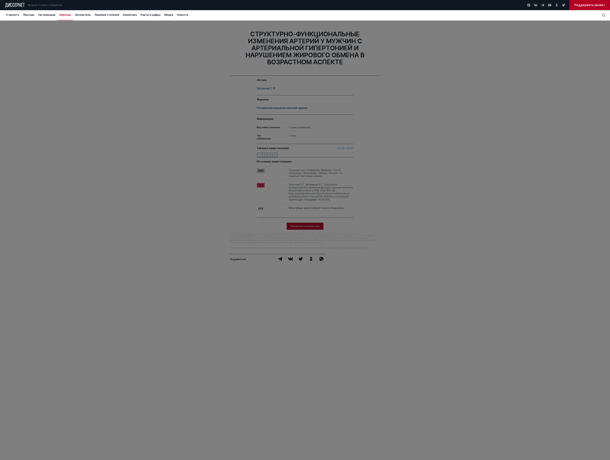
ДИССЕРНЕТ (15, 5)
